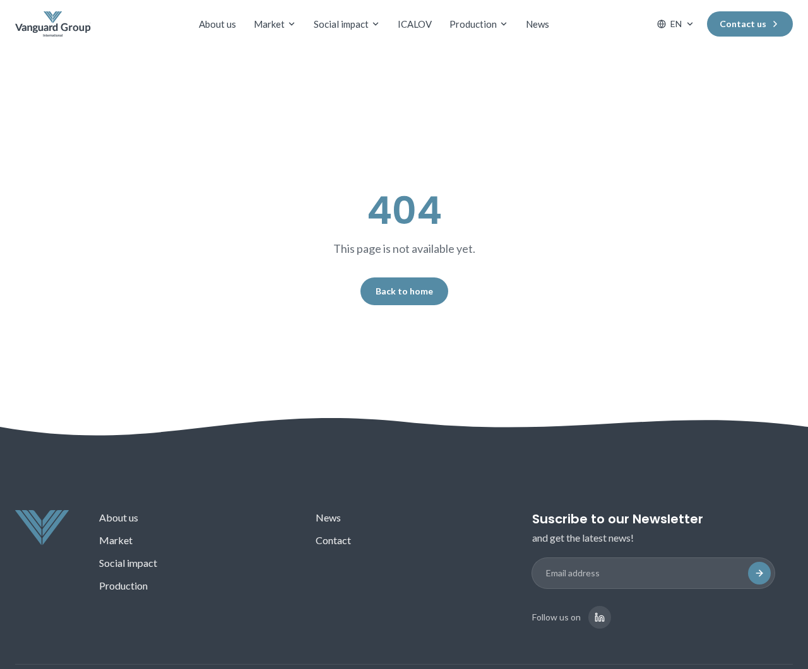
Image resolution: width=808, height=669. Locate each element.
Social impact (341, 24)
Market (269, 24)
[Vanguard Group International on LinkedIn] (599, 617)
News (537, 24)
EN (676, 23)
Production (473, 24)
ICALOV (415, 24)
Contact (333, 540)
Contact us (743, 23)
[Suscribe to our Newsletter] (759, 573)
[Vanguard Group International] (53, 24)
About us (217, 24)
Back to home (404, 291)
